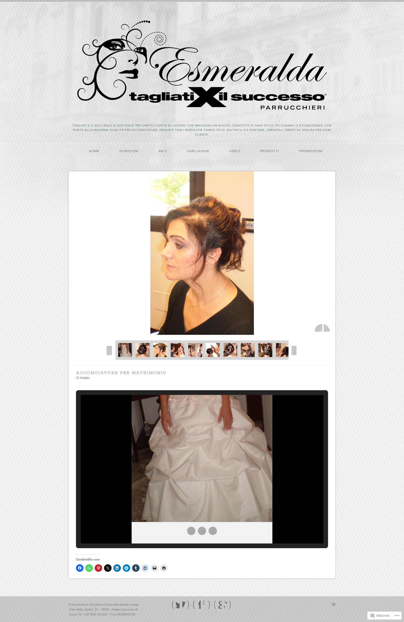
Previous (318, 328)
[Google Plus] (197, 605)
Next (327, 328)
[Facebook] (186, 605)
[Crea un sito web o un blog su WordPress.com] (333, 604)
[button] (191, 531)
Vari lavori (198, 151)
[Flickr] (207, 605)
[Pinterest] (218, 605)
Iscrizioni (129, 151)
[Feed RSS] (228, 605)
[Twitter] (176, 605)
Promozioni (311, 151)
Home (94, 151)
